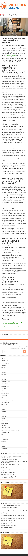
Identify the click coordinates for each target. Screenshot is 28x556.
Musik (3, 418)
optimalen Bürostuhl (11, 55)
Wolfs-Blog (3, 476)
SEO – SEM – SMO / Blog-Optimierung (10, 430)
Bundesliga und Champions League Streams (10, 461)
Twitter (3, 444)
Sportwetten (5, 439)
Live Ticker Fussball (5, 469)
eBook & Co (4, 365)
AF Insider (3, 456)
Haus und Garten (13, 14)
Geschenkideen (5, 393)
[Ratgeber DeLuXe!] (14, 6)
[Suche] (24, 351)
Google (3, 397)
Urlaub (3, 446)
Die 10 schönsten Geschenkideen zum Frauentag (17, 347)
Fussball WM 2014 (6, 386)
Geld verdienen (5, 390)
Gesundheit (4, 395)
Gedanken (4, 388)
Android (4, 358)
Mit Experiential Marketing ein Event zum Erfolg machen (10, 343)
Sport (3, 437)
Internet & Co (5, 404)
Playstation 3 (5, 423)
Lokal (3, 409)
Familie (3, 370)
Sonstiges (4, 434)
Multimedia (4, 416)
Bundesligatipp (5, 363)
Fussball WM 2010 (6, 383)
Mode (3, 414)
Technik (4, 441)
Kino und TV (5, 407)
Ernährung (4, 367)
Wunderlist (3, 477)
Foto (3, 377)
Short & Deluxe (5, 432)
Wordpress (4, 448)
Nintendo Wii (5, 420)
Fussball (4, 379)
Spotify (2, 470)
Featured (4, 372)
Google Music (4, 466)
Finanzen (4, 374)
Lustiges (4, 411)
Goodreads (3, 464)
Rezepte (4, 425)
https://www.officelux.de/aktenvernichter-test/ (12, 326)
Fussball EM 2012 (6, 381)
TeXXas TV (3, 472)
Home (7, 14)
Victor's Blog (3, 474)
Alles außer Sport (4, 459)
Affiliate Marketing (5, 457)
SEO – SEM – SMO (6, 427)
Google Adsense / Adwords (8, 400)
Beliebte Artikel (5, 360)
